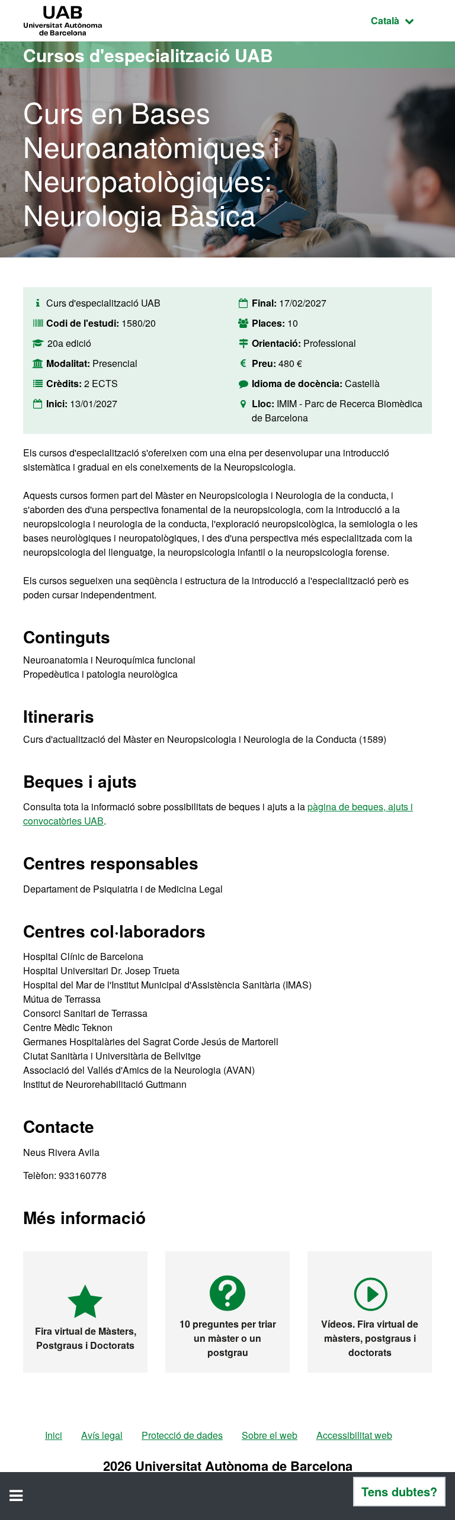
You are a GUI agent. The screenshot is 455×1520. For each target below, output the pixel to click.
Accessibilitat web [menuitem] (354, 1435)
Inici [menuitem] (53, 1435)
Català (401, 20)
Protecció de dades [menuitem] (182, 1435)
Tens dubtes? (399, 1491)
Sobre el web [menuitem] (269, 1435)
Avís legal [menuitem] (102, 1435)
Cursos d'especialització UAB (148, 54)
